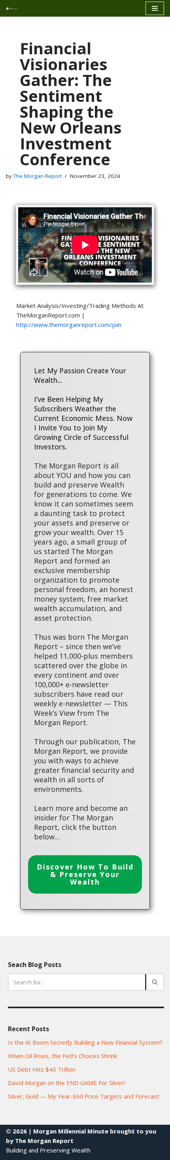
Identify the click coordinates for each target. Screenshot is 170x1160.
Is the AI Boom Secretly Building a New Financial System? (85, 1042)
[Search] (155, 982)
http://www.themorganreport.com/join (68, 325)
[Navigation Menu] (154, 8)
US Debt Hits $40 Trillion (42, 1069)
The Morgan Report (37, 176)
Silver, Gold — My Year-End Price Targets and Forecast (83, 1096)
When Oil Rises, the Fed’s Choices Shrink (62, 1056)
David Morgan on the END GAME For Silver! (66, 1083)
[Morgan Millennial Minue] (14, 8)
